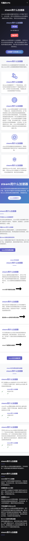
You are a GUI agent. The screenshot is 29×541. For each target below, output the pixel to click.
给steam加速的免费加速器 (8, 519)
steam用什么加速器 (9, 461)
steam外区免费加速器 (8, 250)
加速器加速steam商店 (7, 488)
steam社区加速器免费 (14, 358)
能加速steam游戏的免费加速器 (10, 317)
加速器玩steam (5, 497)
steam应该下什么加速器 (7, 479)
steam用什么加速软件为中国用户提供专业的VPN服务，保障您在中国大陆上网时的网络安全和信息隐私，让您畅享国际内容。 (14, 492)
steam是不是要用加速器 (8, 289)
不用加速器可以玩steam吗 (8, 506)
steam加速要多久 (14, 198)
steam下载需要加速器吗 (8, 345)
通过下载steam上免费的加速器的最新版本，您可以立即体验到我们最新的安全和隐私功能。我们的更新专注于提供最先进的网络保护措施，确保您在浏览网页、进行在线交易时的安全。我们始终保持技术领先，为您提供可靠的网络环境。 (14, 512)
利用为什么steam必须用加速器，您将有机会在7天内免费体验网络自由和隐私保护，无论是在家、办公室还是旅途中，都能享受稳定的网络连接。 (14, 501)
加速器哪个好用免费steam (14, 52)
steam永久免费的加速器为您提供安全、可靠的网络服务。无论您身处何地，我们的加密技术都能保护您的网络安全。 (14, 483)
